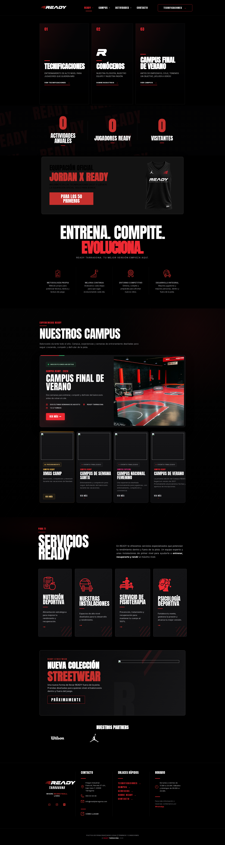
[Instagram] (57, 805)
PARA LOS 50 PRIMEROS (71, 198)
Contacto (142, 8)
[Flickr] (64, 805)
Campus (103, 8)
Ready (87, 8)
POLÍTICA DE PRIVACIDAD (95, 835)
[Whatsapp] (49, 805)
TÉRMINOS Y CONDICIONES (128, 835)
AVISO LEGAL (112, 835)
